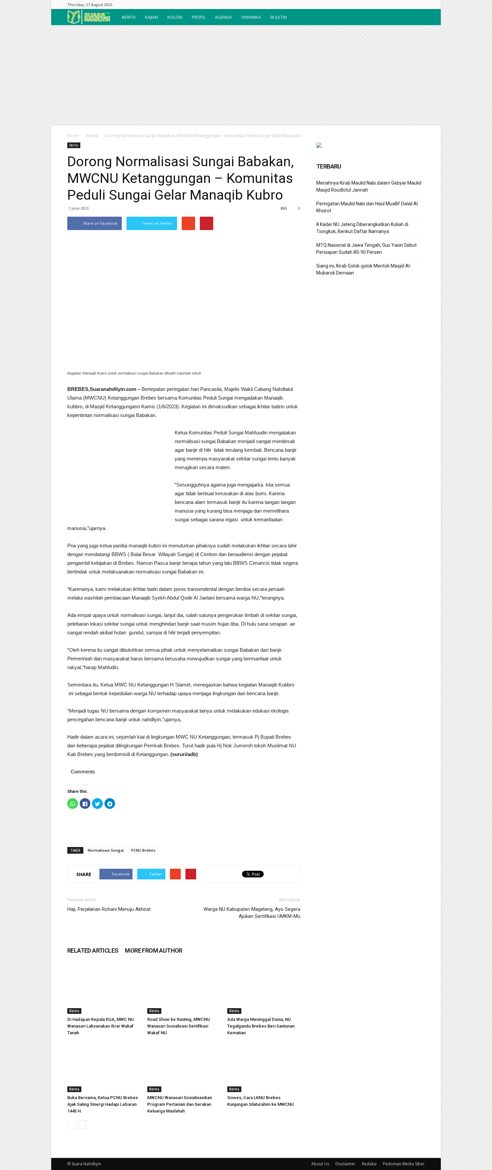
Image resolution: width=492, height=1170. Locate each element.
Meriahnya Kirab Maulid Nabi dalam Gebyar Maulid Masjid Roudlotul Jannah (368, 186)
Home (73, 135)
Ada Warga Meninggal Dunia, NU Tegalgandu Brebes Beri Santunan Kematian (261, 1026)
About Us (320, 1164)
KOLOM (174, 17)
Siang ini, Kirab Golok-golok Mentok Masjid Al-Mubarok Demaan (363, 269)
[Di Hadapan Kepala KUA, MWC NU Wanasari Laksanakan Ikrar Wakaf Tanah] (103, 989)
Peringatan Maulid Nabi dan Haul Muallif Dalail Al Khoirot (367, 207)
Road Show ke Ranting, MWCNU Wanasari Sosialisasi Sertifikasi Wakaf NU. (178, 1026)
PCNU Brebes (143, 850)
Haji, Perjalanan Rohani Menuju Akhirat (109, 909)
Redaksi (369, 1164)
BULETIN (278, 17)
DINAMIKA (251, 17)
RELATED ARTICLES (92, 950)
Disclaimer (345, 1164)
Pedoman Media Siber (404, 1164)
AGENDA (223, 17)
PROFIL (199, 17)
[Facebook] (420, 4)
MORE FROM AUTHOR (153, 950)
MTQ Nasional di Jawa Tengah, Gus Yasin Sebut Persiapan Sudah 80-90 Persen (366, 248)
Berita (92, 135)
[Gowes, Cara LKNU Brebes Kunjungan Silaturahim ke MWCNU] (263, 1067)
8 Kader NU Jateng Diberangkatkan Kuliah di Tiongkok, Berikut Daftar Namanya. (362, 228)
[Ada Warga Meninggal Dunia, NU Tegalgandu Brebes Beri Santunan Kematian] (263, 989)
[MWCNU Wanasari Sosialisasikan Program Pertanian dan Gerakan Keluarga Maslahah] (183, 1067)
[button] (417, 17)
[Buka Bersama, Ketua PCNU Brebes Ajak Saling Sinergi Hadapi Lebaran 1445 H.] (103, 1067)
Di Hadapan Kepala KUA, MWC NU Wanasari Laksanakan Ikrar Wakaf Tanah (100, 1026)
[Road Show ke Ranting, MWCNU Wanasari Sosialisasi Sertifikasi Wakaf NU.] (183, 989)
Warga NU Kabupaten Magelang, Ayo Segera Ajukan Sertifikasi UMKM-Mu (251, 912)
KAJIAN (151, 17)
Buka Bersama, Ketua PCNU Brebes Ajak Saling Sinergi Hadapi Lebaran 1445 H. (102, 1104)
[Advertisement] (246, 75)
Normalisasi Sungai (106, 850)
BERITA (129, 17)
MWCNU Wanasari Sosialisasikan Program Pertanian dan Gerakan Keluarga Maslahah (179, 1104)
